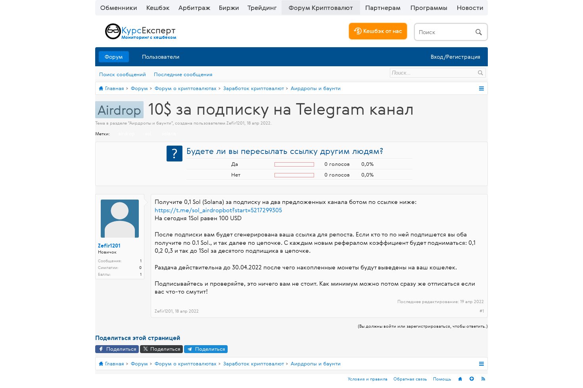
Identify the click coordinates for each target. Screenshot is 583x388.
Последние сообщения (183, 74)
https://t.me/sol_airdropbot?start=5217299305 (218, 210)
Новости (470, 7)
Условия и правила (367, 379)
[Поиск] (450, 31)
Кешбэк (158, 7)
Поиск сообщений (122, 74)
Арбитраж (194, 7)
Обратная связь (410, 379)
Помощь (442, 379)
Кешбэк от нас (382, 31)
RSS (483, 379)
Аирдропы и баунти (150, 123)
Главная (460, 379)
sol (148, 133)
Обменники (118, 7)
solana (169, 133)
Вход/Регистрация (455, 56)
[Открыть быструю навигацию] (481, 88)
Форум (114, 56)
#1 (481, 311)
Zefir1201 (235, 123)
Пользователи (160, 56)
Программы (428, 7)
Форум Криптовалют (321, 7)
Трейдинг (262, 7)
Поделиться (120, 348)
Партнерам (383, 7)
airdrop (126, 133)
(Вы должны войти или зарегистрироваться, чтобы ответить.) (423, 326)
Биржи (229, 7)
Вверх (471, 379)
